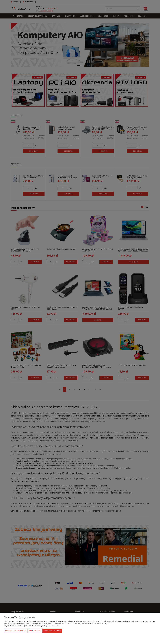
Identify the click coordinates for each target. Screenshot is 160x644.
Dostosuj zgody (35, 630)
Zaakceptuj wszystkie (52, 630)
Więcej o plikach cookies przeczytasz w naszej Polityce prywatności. (32, 625)
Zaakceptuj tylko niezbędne (15, 630)
